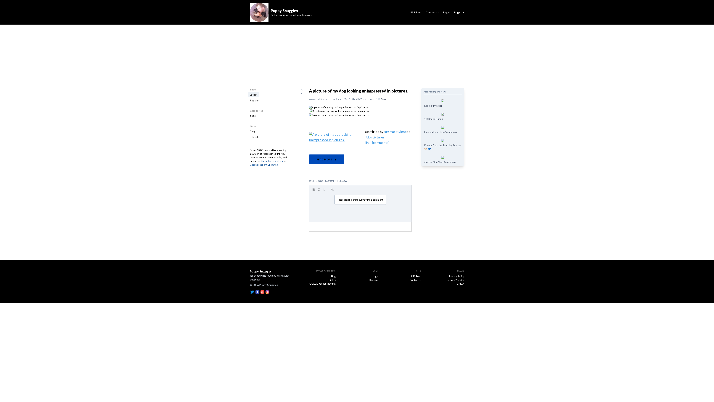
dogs (253, 115)
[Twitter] (252, 291)
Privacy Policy (456, 276)
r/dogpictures (374, 137)
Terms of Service (455, 280)
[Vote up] (301, 90)
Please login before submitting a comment (360, 199)
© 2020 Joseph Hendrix (322, 283)
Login (446, 12)
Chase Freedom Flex (272, 160)
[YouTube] (262, 291)
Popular (254, 100)
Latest (254, 94)
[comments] (380, 143)
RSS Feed (415, 12)
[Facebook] (257, 291)
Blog (252, 131)
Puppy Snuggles (261, 271)
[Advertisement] (357, 52)
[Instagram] (267, 291)
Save (384, 98)
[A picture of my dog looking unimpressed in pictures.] (339, 107)
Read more (324, 159)
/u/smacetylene (395, 132)
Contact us (432, 12)
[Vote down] (301, 93)
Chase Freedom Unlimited (264, 164)
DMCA (460, 283)
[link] (368, 143)
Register (459, 12)
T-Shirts (254, 136)
